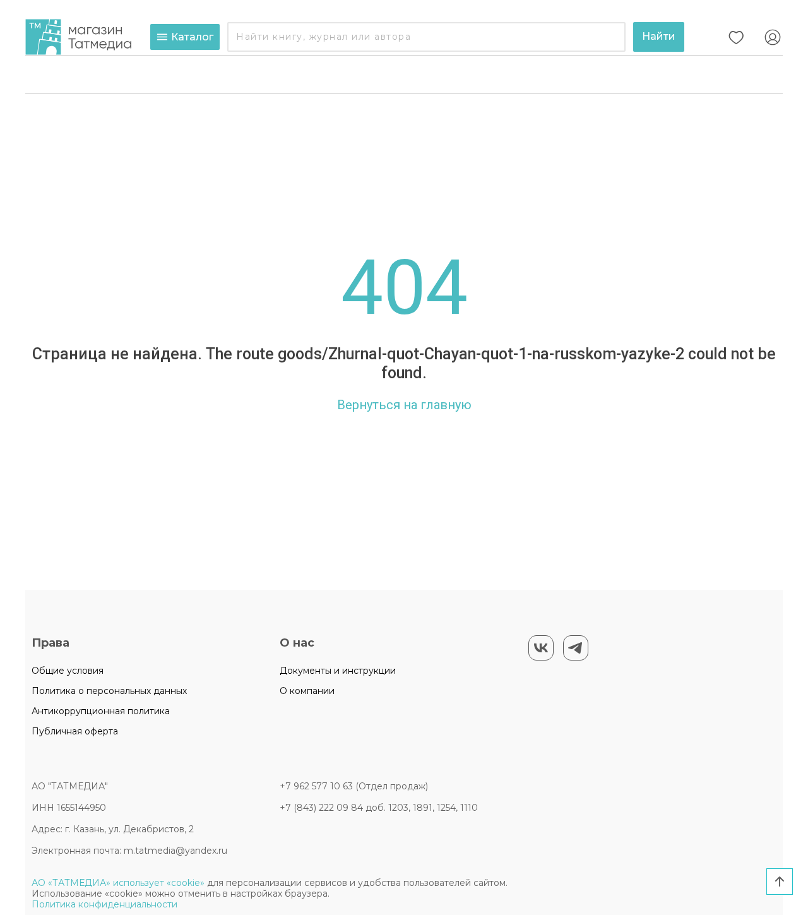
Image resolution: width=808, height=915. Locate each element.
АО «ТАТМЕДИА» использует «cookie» (118, 882)
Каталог (192, 37)
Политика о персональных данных (109, 691)
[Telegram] (575, 648)
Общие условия (68, 670)
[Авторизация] (773, 37)
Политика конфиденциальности (104, 904)
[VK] (541, 648)
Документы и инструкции (338, 670)
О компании (307, 691)
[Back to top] (779, 881)
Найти (658, 36)
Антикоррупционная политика (101, 711)
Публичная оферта (75, 731)
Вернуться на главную (404, 404)
